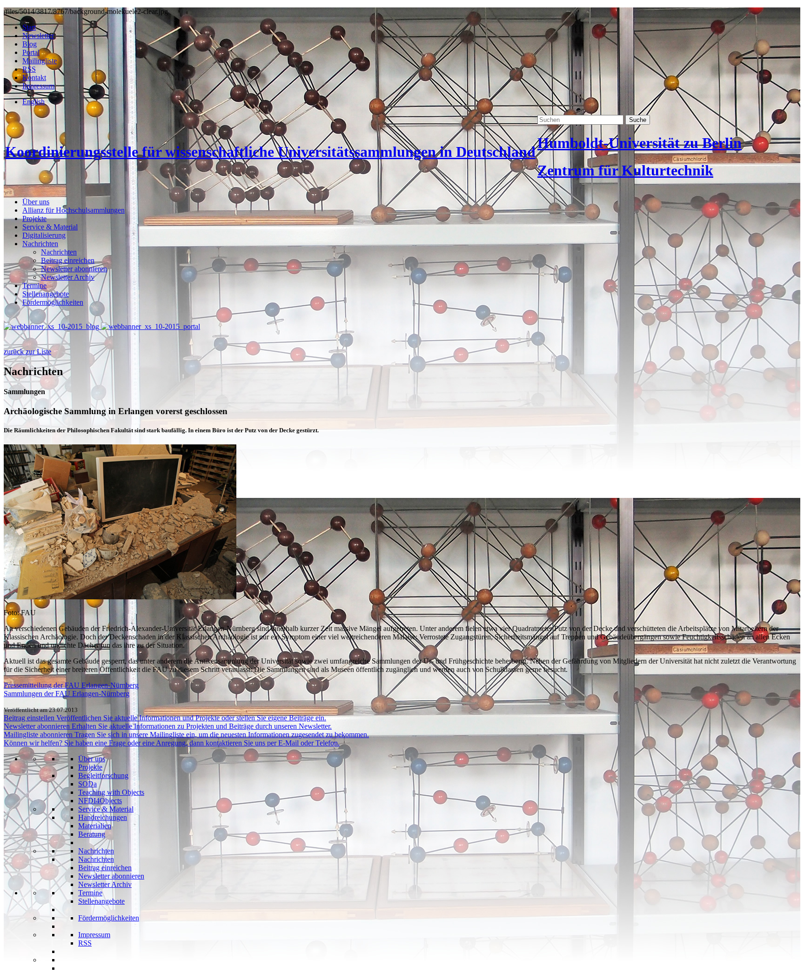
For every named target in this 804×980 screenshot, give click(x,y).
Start (29, 27)
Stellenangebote (45, 294)
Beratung (91, 834)
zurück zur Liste (27, 352)
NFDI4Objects (100, 801)
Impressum (38, 86)
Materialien (94, 826)
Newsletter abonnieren (74, 269)
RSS (29, 69)
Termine (34, 285)
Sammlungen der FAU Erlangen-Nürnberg (66, 694)
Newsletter (38, 36)
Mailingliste (39, 61)
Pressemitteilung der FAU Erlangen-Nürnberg (71, 685)
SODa (87, 784)
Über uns (35, 202)
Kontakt (34, 77)
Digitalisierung (44, 235)
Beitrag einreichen (67, 260)
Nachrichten (40, 244)
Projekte (34, 218)
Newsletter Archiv (67, 277)
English (33, 102)
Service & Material (50, 227)
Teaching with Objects (111, 792)
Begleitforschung (103, 775)
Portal (31, 52)
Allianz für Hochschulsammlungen (73, 210)
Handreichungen (102, 817)
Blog (29, 44)
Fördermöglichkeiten (52, 302)
